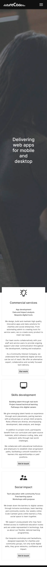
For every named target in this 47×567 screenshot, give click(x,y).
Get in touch (23, 463)
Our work (23, 371)
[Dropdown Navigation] (41, 5)
